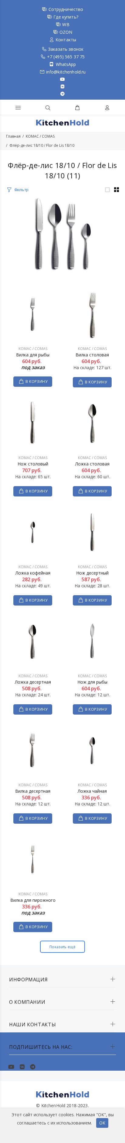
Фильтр (21, 189)
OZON (66, 32)
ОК (102, 1123)
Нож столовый (33, 464)
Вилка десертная (32, 791)
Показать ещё (62, 946)
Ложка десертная (33, 682)
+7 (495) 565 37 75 (66, 57)
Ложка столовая (92, 464)
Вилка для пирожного (33, 900)
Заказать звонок (65, 49)
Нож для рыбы (92, 682)
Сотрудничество (66, 9)
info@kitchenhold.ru (66, 72)
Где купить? (65, 17)
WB (65, 24)
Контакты (66, 40)
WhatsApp (66, 64)
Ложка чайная (92, 791)
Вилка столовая (92, 355)
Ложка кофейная (32, 573)
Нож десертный (92, 573)
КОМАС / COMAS (40, 136)
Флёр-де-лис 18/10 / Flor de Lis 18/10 (41, 145)
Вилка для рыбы (32, 355)
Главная (13, 136)
